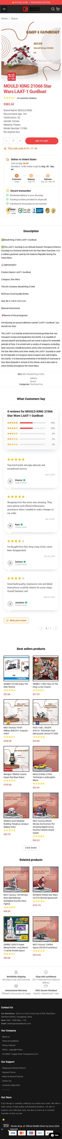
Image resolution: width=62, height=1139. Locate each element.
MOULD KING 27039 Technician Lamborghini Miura (44, 777)
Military (33, 378)
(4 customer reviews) (26, 98)
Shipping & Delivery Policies (14, 1068)
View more (31, 848)
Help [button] (56, 1135)
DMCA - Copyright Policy (12, 1050)
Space (14, 18)
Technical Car (36, 384)
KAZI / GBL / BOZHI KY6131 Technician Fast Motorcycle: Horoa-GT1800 (45, 730)
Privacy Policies (8, 1045)
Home (4, 18)
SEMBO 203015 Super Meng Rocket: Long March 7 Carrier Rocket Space (16, 947)
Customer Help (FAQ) (11, 1085)
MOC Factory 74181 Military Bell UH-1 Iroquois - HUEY (16, 730)
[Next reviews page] (55, 628)
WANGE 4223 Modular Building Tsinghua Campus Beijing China (16, 824)
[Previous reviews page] (41, 628)
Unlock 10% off (6, 1125)
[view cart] (58, 9)
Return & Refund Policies (12, 1076)
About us (6, 1037)
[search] (53, 9)
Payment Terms (8, 1072)
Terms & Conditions (10, 1041)
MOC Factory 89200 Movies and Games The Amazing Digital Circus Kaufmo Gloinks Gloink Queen (44, 827)
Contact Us (6, 1081)
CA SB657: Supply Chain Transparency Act (20, 1054)
